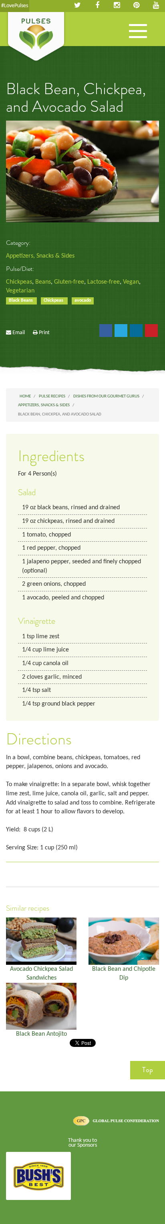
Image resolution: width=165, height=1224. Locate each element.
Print (44, 333)
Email (18, 333)
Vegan (131, 282)
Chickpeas (19, 282)
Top (147, 1070)
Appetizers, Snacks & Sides (40, 256)
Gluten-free (69, 282)
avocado (82, 300)
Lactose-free (103, 282)
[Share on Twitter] (121, 330)
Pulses (36, 37)
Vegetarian (20, 291)
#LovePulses (14, 6)
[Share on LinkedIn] (136, 330)
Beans (43, 282)
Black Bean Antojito (41, 1034)
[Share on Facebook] (105, 330)
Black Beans (21, 300)
